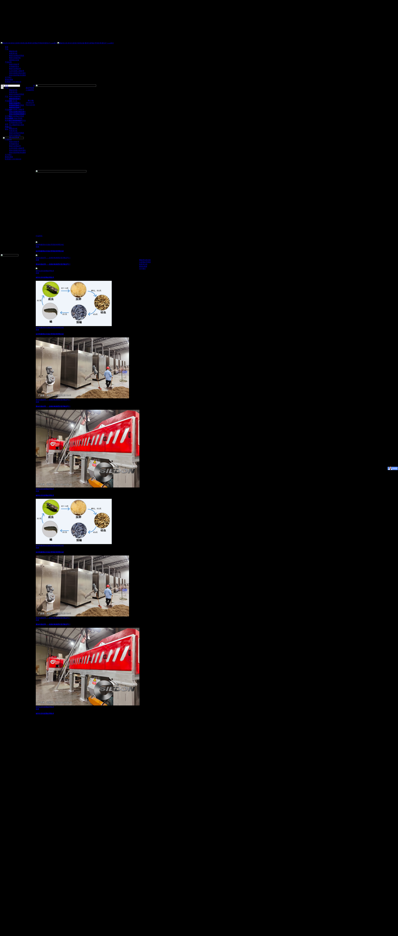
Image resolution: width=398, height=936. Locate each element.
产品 (6, 96)
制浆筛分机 (13, 101)
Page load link (30, 105)
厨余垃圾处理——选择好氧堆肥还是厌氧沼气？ (53, 258)
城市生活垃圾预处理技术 (45, 271)
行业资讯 (39, 236)
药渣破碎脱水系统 (15, 123)
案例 (6, 129)
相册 (37, 247)
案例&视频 (143, 266)
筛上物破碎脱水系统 (16, 125)
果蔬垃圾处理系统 (15, 118)
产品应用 (8, 109)
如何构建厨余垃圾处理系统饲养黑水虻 (50, 244)
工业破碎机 (30, 90)
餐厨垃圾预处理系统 (16, 116)
